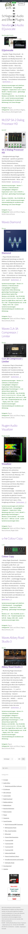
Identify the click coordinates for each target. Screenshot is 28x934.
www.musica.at (6, 924)
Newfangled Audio (7, 35)
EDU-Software (7, 792)
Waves (4, 229)
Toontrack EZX (9, 847)
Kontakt (4, 928)
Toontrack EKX (9, 843)
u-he (3, 545)
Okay (14, 2)
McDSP (4, 130)
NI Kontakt (8, 834)
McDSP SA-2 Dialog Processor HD (13, 122)
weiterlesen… (7, 82)
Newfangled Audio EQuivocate (13, 27)
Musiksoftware (14, 15)
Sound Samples (7, 821)
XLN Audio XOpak (9, 863)
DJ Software (6, 789)
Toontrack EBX (9, 840)
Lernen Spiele (7, 796)
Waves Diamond (11, 222)
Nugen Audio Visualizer (9, 427)
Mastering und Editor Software (13, 786)
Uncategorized (7, 866)
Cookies (17, 926)
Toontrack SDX (9, 850)
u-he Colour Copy (12, 538)
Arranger (5, 780)
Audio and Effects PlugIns (17, 110)
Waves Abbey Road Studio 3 (13, 639)
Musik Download (7, 799)
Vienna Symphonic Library (12, 856)
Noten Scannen (7, 812)
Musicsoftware (6, 112)
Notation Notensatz (8, 808)
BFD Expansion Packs (10, 828)
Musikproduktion (8, 802)
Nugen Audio (6, 436)
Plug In (10, 108)
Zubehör (5, 869)
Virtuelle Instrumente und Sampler (14, 859)
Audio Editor (6, 783)
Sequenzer (6, 818)
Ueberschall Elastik (10, 853)
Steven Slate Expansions (11, 837)
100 (19, 759)
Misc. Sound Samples (10, 831)
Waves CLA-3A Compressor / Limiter (10, 332)
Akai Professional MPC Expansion (14, 824)
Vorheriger (6, 759)
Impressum (23, 926)
